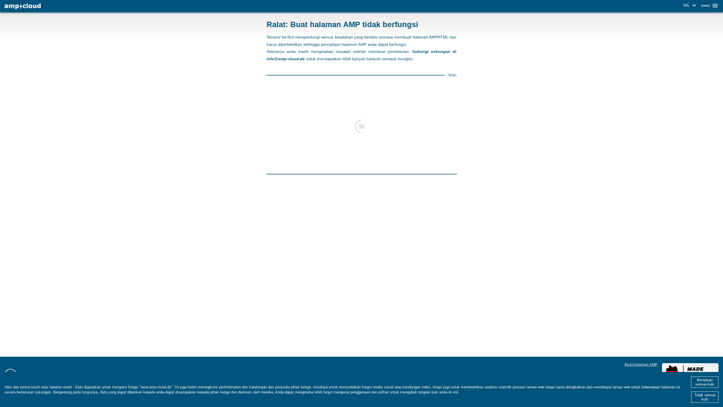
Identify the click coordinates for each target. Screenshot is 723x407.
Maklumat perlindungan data (485, 392)
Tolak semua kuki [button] (704, 397)
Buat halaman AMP (641, 365)
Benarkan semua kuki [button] (704, 382)
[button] (690, 5)
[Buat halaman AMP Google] (23, 6)
